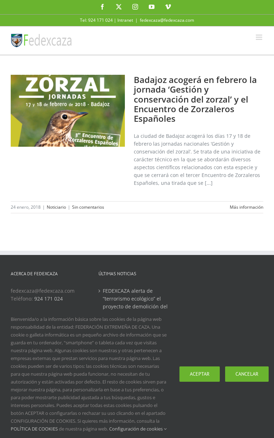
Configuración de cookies (136, 429)
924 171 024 (48, 298)
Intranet (125, 20)
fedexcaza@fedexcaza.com (167, 20)
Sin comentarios (88, 207)
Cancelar (246, 374)
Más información (246, 207)
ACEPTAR (199, 374)
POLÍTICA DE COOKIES (34, 429)
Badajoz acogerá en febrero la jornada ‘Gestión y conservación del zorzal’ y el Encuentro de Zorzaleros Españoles (195, 99)
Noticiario (56, 207)
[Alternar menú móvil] (259, 37)
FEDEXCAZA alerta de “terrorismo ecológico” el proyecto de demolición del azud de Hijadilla (135, 302)
